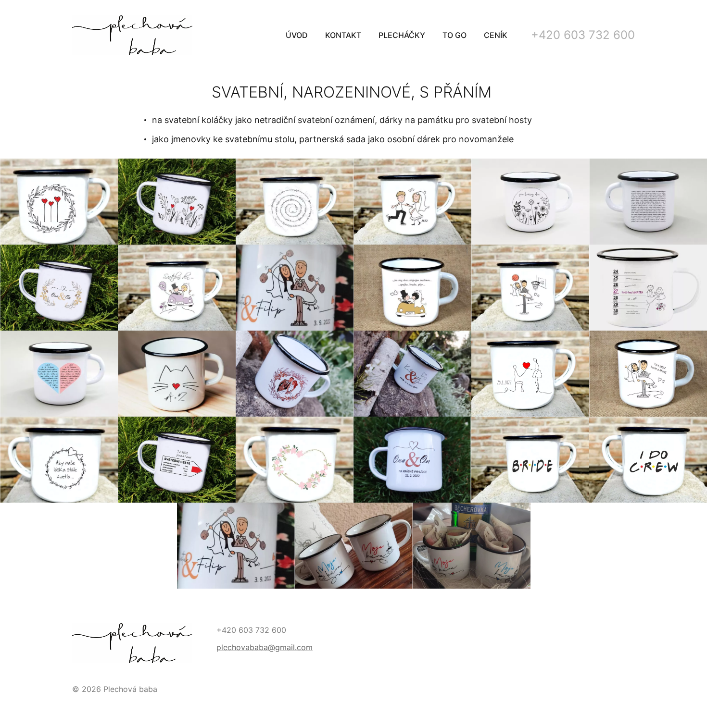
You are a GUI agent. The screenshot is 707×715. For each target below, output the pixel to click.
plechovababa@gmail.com (264, 647)
